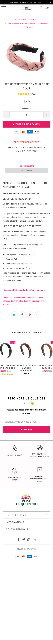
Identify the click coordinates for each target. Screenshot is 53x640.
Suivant (32, 19)
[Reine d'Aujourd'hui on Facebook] (18, 540)
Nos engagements (26, 166)
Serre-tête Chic (17, 300)
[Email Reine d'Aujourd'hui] (34, 540)
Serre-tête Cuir (29, 300)
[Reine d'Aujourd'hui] (27, 9)
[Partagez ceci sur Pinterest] (30, 314)
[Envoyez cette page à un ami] (38, 314)
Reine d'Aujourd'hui (29, 549)
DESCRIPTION (26, 170)
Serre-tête (30, 297)
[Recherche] (42, 7)
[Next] (47, 56)
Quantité (26, 108)
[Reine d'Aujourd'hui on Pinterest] (24, 540)
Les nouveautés (19, 297)
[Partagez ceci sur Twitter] (14, 314)
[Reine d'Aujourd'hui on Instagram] (29, 540)
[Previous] (6, 56)
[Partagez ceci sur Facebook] (22, 314)
